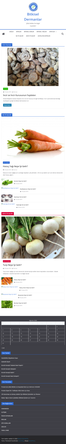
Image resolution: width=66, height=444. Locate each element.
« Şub (3, 348)
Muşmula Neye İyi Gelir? (25, 295)
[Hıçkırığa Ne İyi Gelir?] (8, 206)
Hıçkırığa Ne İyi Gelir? (22, 205)
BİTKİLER (18, 31)
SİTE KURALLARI (6, 423)
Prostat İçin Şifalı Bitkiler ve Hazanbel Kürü (14, 387)
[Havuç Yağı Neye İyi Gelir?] (33, 139)
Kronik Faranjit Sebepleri (8, 369)
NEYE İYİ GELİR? (30, 36)
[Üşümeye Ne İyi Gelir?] (7, 198)
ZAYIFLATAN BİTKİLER (44, 36)
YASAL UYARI (5, 430)
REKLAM (3, 419)
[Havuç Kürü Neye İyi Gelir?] (9, 289)
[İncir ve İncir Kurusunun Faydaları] (33, 67)
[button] (56, 31)
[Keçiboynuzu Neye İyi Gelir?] (10, 190)
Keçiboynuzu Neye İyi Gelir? (28, 189)
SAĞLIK (11, 31)
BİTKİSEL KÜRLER (29, 31)
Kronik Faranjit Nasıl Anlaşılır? (10, 376)
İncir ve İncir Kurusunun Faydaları (19, 95)
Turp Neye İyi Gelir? (12, 264)
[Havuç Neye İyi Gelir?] (7, 281)
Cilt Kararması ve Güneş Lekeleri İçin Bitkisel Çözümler (17, 394)
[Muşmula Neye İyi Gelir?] (9, 296)
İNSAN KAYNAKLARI (7, 416)
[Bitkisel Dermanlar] (3, 34)
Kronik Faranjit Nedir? (7, 372)
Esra (28, 390)
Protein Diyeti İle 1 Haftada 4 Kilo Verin (12, 390)
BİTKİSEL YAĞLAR (42, 31)
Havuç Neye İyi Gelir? (20, 280)
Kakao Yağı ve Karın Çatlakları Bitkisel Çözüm (14, 398)
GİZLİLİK (3, 427)
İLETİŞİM (3, 412)
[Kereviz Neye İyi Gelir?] (7, 182)
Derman (15, 92)
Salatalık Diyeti (5, 362)
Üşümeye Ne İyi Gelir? (20, 197)
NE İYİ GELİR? (19, 36)
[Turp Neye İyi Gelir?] (33, 238)
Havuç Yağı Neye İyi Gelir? (15, 166)
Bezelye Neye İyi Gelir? (20, 303)
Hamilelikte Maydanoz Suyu (9, 358)
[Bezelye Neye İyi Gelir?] (7, 304)
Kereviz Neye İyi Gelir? (20, 181)
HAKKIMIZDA (5, 408)
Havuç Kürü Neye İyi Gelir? (27, 288)
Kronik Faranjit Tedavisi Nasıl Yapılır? (12, 365)
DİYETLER (52, 31)
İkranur (38, 394)
